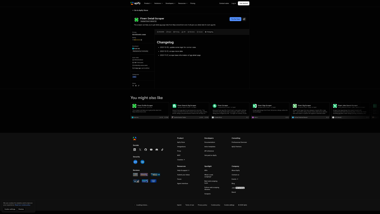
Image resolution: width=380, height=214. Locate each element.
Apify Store (181, 142)
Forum (179, 179)
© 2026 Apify (242, 205)
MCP (178, 155)
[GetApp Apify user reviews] (135, 174)
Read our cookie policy (22, 205)
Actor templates (209, 146)
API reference (209, 151)
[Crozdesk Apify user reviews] (153, 180)
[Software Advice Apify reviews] (144, 174)
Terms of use (189, 205)
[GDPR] (135, 162)
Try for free (235, 19)
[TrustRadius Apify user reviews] (145, 180)
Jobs (238, 188)
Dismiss (21, 209)
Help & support (182, 170)
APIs (205, 170)
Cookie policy (215, 205)
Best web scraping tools (210, 182)
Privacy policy (202, 205)
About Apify (236, 170)
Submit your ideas (183, 175)
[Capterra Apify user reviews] (155, 174)
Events (234, 179)
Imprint (179, 205)
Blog (233, 183)
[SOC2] (142, 162)
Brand (234, 192)
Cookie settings (229, 205)
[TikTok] (162, 149)
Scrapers (207, 194)
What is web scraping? (208, 176)
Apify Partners (236, 146)
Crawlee (180, 159)
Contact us (235, 175)
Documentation (209, 142)
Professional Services (239, 142)
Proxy (179, 151)
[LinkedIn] (134, 149)
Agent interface (182, 183)
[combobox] (244, 19)
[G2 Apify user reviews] (136, 180)
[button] (185, 138)
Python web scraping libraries (211, 188)
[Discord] (156, 149)
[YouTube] (151, 149)
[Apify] (136, 3)
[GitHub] (145, 149)
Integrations (181, 146)
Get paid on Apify (210, 155)
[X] (140, 149)
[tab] (160, 31)
